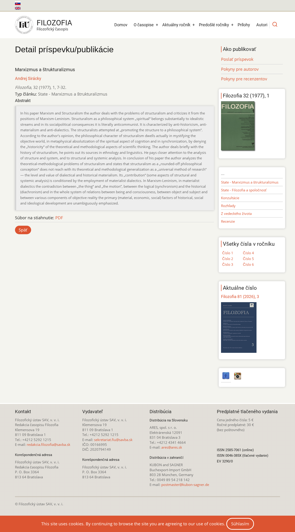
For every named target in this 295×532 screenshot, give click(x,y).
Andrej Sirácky (28, 78)
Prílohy (244, 24)
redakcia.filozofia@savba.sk (48, 444)
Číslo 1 (227, 253)
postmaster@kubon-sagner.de (185, 484)
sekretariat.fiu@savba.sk (113, 439)
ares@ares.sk (171, 447)
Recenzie (228, 221)
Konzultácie (230, 198)
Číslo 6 (248, 264)
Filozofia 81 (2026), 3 (240, 296)
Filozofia (54, 22)
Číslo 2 (227, 258)
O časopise (144, 24)
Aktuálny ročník (176, 24)
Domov (120, 24)
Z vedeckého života (236, 213)
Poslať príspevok (237, 59)
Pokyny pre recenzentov (244, 79)
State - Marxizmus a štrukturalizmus (249, 182)
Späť (23, 230)
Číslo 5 (248, 258)
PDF (59, 217)
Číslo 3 (227, 264)
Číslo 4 (248, 253)
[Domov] (24, 25)
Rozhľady (228, 205)
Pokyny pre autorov (240, 69)
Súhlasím (240, 523)
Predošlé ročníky (214, 24)
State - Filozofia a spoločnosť (244, 190)
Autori (261, 24)
